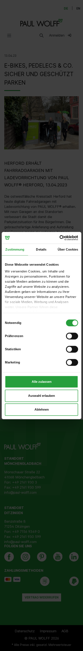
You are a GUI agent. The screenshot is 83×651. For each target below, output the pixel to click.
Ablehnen (41, 409)
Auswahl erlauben (41, 395)
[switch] (72, 336)
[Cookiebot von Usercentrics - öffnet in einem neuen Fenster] (59, 238)
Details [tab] (41, 249)
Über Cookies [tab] (68, 249)
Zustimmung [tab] (14, 249)
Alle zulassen (42, 381)
